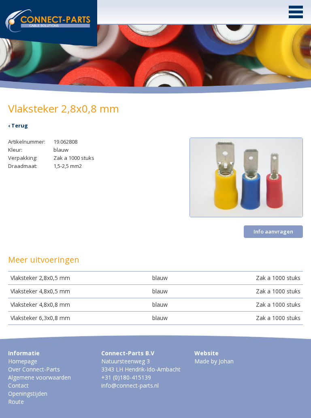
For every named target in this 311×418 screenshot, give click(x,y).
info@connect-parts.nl (130, 385)
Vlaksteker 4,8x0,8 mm (40, 304)
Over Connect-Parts (34, 369)
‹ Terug (18, 125)
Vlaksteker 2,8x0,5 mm (40, 278)
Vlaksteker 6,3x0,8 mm (40, 318)
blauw (160, 278)
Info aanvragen (273, 231)
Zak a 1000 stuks (278, 278)
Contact (18, 385)
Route (16, 401)
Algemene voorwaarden (39, 377)
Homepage (22, 361)
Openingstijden (27, 393)
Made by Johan (214, 361)
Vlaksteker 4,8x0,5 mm (40, 291)
